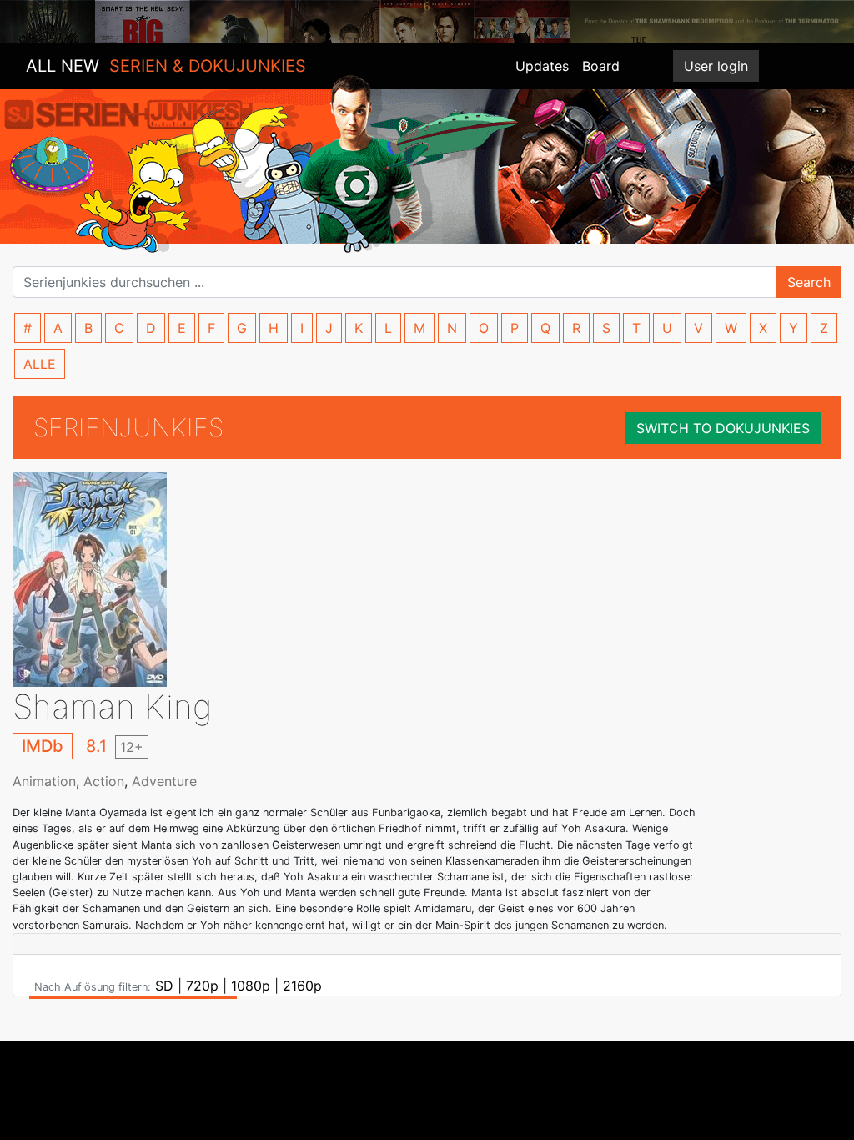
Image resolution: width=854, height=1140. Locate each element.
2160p (302, 985)
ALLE (39, 364)
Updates (542, 66)
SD (164, 985)
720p (202, 985)
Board (601, 66)
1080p (250, 985)
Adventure (164, 781)
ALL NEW (166, 66)
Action (103, 781)
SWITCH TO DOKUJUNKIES (723, 428)
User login (716, 66)
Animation (44, 781)
